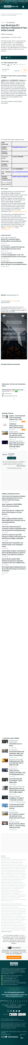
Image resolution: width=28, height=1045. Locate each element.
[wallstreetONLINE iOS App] (13, 1015)
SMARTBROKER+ (22, 982)
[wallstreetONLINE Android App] (22, 1015)
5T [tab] (8, 64)
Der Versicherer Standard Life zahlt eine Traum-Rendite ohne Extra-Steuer (13, 248)
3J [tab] (20, 64)
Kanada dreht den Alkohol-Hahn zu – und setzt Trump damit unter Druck (17, 825)
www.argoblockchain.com (18, 211)
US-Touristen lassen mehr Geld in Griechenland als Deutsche (16, 806)
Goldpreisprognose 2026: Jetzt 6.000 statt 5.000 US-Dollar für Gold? (16, 763)
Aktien (8, 14)
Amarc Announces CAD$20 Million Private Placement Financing (12, 505)
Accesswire (10, 34)
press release (14, 301)
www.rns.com (5, 229)
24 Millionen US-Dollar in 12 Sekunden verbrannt (16, 799)
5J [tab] (22, 64)
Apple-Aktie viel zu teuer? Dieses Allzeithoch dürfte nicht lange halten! (16, 444)
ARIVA (20, 1020)
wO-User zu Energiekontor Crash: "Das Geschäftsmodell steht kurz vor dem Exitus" (14, 255)
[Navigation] (1, 6)
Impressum (5, 1005)
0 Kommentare (11, 22)
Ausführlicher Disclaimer (6, 931)
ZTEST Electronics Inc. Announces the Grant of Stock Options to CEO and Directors (13, 512)
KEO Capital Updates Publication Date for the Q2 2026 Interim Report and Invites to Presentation (14, 569)
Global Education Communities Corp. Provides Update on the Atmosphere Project (12, 544)
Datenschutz (21, 1005)
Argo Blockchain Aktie (16, 14)
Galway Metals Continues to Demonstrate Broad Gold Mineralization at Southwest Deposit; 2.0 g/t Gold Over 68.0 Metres (14, 552)
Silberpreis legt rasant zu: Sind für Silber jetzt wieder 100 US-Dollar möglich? (17, 790)
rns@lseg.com (10, 227)
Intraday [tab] (4, 64)
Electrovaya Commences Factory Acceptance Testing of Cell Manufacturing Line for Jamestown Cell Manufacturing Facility (14, 528)
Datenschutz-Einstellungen (13, 1006)
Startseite (3, 14)
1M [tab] (11, 64)
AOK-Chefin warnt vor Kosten (15, 744)
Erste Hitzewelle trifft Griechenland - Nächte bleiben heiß (15, 780)
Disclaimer (13, 1005)
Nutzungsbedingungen (14, 1007)
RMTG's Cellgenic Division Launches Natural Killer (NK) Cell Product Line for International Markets (13, 520)
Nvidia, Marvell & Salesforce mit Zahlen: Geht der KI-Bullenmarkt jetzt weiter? (17, 772)
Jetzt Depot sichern (14, 989)
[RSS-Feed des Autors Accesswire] (7, 468)
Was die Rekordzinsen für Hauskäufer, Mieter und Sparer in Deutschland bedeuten (14, 263)
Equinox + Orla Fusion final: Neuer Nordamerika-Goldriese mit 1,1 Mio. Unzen (17, 417)
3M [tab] (14, 64)
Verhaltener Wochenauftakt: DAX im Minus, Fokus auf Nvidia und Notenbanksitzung (16, 425)
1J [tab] (17, 64)
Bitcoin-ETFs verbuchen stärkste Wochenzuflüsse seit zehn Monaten (11, 240)
